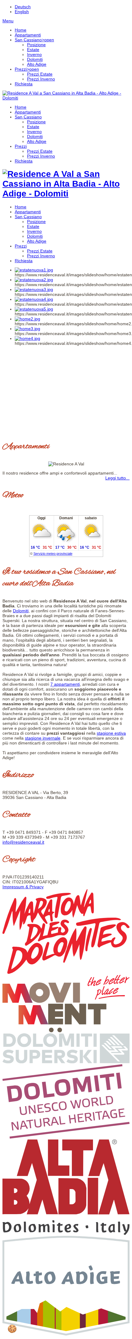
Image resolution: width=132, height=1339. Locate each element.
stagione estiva (111, 733)
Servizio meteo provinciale (52, 553)
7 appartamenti (65, 684)
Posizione (36, 121)
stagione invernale (42, 738)
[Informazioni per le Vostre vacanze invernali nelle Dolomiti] (66, 1061)
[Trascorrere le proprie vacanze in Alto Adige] (66, 1334)
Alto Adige (36, 141)
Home (20, 107)
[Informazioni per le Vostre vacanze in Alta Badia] (66, 1233)
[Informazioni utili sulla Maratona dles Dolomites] (66, 972)
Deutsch (23, 6)
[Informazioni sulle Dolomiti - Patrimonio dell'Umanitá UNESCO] (66, 1137)
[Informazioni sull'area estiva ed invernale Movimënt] (66, 1030)
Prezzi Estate (39, 151)
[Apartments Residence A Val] (66, 97)
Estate (33, 126)
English (22, 11)
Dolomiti (35, 136)
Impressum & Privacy (23, 886)
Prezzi (21, 146)
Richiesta (24, 161)
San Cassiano (28, 116)
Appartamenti (28, 112)
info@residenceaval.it (23, 842)
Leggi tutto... (117, 478)
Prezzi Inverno (41, 156)
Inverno (34, 131)
